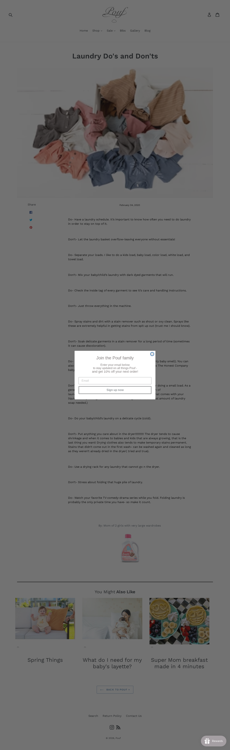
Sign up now (115, 389)
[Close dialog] (152, 354)
